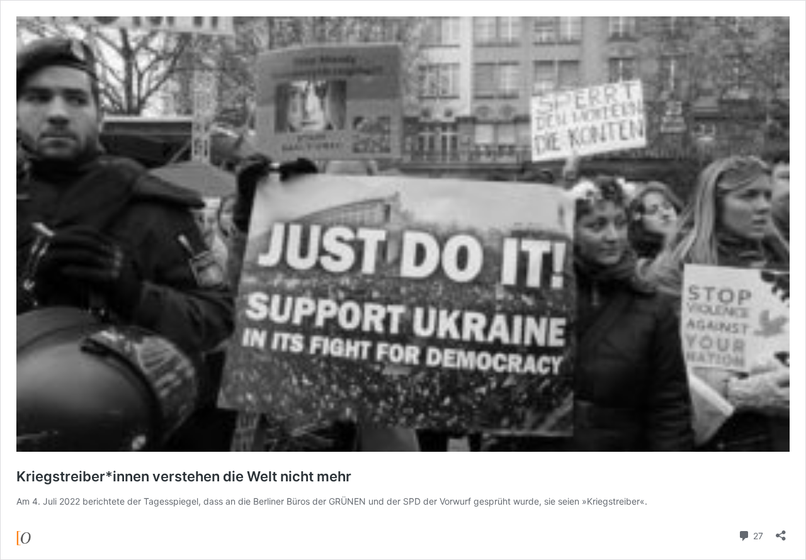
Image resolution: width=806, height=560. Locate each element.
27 (757, 535)
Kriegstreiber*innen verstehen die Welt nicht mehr (183, 476)
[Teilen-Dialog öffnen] (781, 531)
